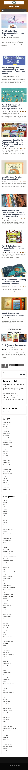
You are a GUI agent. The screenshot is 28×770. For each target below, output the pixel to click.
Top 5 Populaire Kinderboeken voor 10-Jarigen (13, 346)
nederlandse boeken (9, 683)
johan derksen (7, 627)
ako (5, 524)
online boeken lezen (9, 692)
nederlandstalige (8, 686)
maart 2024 (7, 487)
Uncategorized (4, 39)
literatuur (6, 656)
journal (5, 632)
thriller (5, 721)
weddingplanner (8, 750)
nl (4, 690)
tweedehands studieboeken (10, 728)
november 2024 (8, 469)
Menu (3, 10)
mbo (5, 668)
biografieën (6, 536)
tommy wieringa (8, 726)
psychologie (7, 701)
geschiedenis (7, 583)
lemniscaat (6, 652)
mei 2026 (6, 429)
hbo (5, 607)
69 (10, 365)
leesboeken (7, 650)
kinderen (6, 643)
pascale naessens (8, 694)
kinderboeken (23, 148)
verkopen (6, 735)
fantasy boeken (7, 578)
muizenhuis (6, 679)
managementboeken (9, 659)
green (5, 598)
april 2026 (6, 431)
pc (4, 697)
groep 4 (6, 603)
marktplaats (7, 665)
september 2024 (8, 473)
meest (5, 670)
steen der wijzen (8, 712)
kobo (5, 645)
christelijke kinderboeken (10, 553)
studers (6, 715)
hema (5, 612)
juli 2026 (6, 424)
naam (5, 681)
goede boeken (7, 585)
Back (3, 365)
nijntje (5, 688)
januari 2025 (7, 464)
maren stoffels (7, 663)
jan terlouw (6, 623)
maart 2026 (7, 433)
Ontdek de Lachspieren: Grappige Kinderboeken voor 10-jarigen (13, 248)
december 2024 (8, 467)
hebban (6, 609)
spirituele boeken (8, 710)
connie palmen (7, 562)
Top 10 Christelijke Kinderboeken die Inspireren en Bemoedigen (12, 33)
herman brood (7, 616)
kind (5, 634)
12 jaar (5, 504)
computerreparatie (8, 560)
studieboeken (7, 717)
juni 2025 (6, 453)
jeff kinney (6, 625)
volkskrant (6, 739)
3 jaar (5, 509)
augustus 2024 (7, 476)
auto (5, 527)
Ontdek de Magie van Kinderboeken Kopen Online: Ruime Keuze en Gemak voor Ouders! (13, 71)
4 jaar (5, 511)
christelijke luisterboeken (10, 556)
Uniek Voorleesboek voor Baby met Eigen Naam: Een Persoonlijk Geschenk (13, 282)
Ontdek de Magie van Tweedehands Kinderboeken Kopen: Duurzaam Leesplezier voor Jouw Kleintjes (13, 213)
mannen (6, 661)
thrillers (6, 724)
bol (5, 542)
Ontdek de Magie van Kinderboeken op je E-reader (12, 314)
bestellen (6, 531)
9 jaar (5, 522)
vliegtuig (6, 737)
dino (5, 569)
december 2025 (8, 440)
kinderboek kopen (8, 636)
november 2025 (8, 442)
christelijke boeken (8, 551)
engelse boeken (8, 576)
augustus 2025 (7, 449)
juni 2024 (6, 480)
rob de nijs (6, 703)
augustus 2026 (7, 422)
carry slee (6, 549)
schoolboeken (7, 708)
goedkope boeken (8, 589)
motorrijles (6, 677)
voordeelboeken (8, 744)
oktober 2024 (7, 471)
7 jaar (5, 518)
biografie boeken (8, 533)
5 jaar (5, 513)
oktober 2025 (7, 444)
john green (6, 630)
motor (5, 674)
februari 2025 (7, 462)
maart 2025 (7, 460)
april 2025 (6, 458)
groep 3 (6, 600)
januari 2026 (7, 437)
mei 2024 (6, 482)
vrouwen (6, 748)
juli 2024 (6, 478)
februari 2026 (7, 435)
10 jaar (21, 349)
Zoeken (5, 372)
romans (6, 706)
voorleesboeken (8, 746)
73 (22, 365)
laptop (5, 647)
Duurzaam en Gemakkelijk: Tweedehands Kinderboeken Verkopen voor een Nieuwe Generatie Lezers (12, 143)
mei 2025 (6, 455)
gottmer (6, 592)
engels (5, 574)
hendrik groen (7, 614)
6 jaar (5, 515)
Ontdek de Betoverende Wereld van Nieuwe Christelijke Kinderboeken (11, 107)
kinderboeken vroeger (9, 641)
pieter (5, 699)
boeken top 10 (7, 538)
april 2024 (6, 484)
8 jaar (5, 520)
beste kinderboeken (8, 529)
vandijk (5, 733)
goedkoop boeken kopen (10, 587)
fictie (5, 580)
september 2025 (8, 446)
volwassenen (7, 741)
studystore (6, 719)
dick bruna (6, 567)
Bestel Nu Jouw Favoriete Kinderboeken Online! (11, 178)
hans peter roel (7, 605)
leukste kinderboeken (9, 654)
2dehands (6, 506)
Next (6, 366)
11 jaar (5, 502)
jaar (5, 618)
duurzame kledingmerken (10, 571)
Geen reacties (15, 37)
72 (19, 365)
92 (2, 366)
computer (6, 558)
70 (13, 365)
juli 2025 (6, 451)
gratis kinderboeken (8, 594)
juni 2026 (6, 426)
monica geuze (7, 672)
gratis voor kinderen (9, 596)
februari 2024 (7, 489)
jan (5, 621)
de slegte (6, 565)
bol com (6, 545)
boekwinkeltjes (7, 540)
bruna (5, 547)
